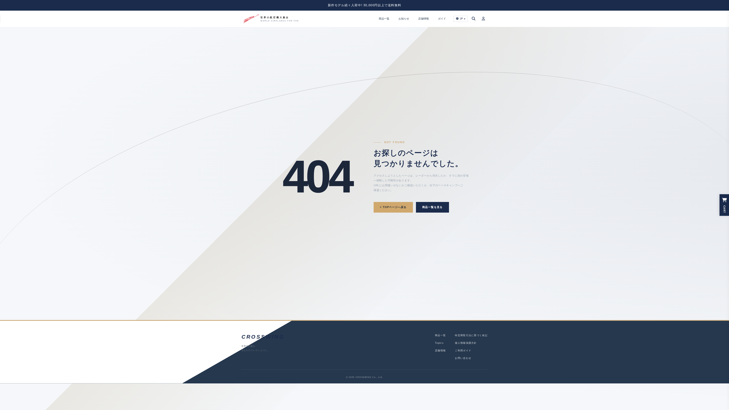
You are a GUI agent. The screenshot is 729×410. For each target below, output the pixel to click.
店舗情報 (423, 18)
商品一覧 (384, 18)
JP (461, 18)
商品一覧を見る (432, 207)
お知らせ (403, 18)
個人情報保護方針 (466, 342)
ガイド (442, 18)
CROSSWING (262, 337)
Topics (439, 342)
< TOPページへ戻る (393, 207)
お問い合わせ (463, 358)
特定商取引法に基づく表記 (471, 335)
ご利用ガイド (463, 350)
